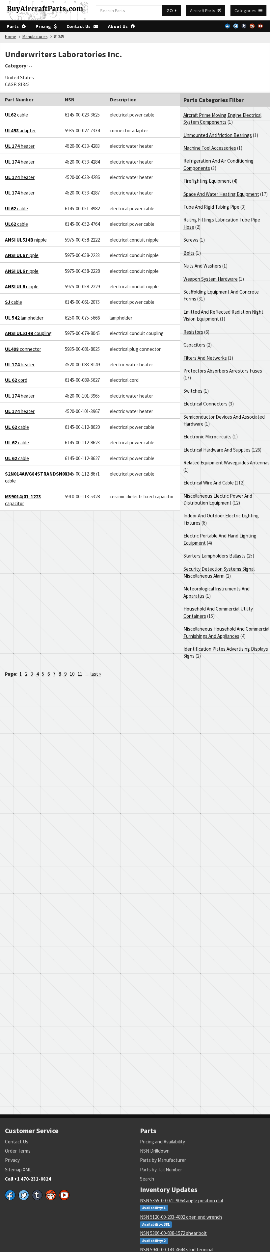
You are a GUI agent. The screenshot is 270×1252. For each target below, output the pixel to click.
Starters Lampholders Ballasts (214, 556)
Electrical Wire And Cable (208, 483)
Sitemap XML (18, 1169)
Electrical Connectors (205, 404)
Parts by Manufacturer (163, 1160)
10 (72, 674)
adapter (20, 130)
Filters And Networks (205, 358)
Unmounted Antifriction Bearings (217, 135)
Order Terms (18, 1151)
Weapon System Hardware (210, 279)
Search (147, 1179)
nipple (26, 240)
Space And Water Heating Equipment (221, 194)
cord (16, 380)
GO (171, 10)
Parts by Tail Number (161, 1169)
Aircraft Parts (203, 10)
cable (16, 115)
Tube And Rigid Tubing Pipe (211, 207)
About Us (119, 26)
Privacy (12, 1160)
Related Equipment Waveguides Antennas (226, 462)
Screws (191, 240)
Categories (246, 10)
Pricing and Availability (162, 1141)
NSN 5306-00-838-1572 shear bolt (173, 1233)
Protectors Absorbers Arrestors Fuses (222, 371)
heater (20, 146)
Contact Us (80, 26)
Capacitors (194, 345)
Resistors (193, 332)
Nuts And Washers (202, 266)
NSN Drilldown (155, 1151)
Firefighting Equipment (207, 181)
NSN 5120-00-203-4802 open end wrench (181, 1217)
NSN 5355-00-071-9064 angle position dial (181, 1200)
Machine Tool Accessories (209, 148)
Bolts (189, 253)
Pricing (45, 26)
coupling (28, 333)
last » (96, 674)
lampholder (24, 318)
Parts (14, 26)
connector (23, 349)
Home (10, 36)
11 (80, 674)
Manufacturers (34, 36)
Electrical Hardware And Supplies (217, 450)
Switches (192, 391)
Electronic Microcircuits (207, 436)
